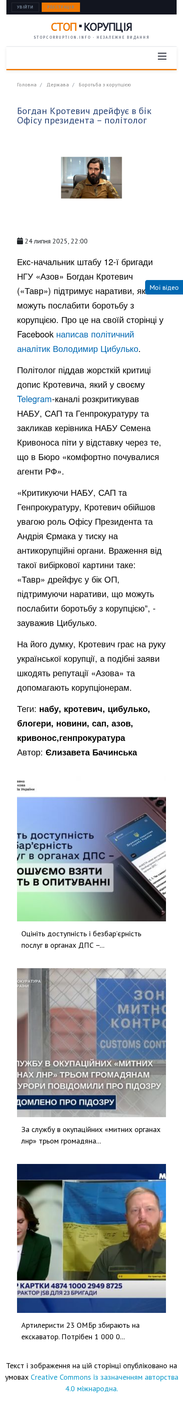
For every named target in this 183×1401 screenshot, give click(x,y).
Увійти (25, 7)
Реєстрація (60, 7)
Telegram (34, 398)
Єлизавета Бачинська (91, 752)
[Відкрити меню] (162, 56)
